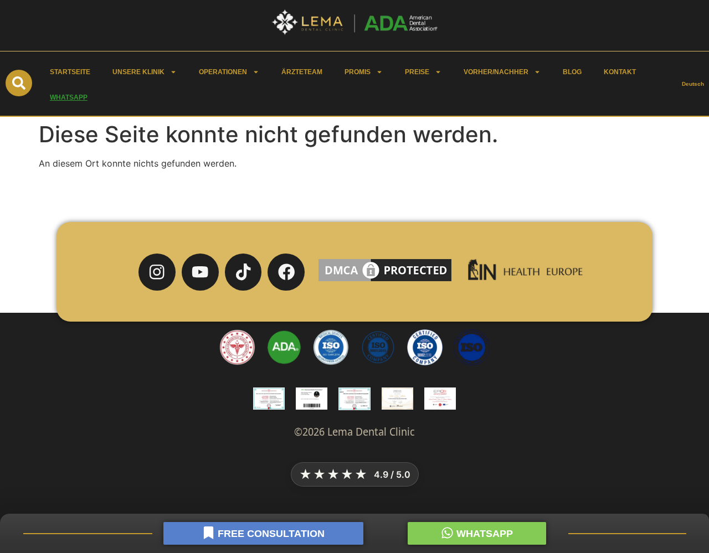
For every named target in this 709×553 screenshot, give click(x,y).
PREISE (417, 72)
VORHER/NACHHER (496, 72)
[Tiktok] (243, 272)
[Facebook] (286, 272)
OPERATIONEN (223, 72)
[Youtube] (200, 272)
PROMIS (358, 72)
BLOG (572, 72)
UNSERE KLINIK (138, 72)
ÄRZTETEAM (301, 72)
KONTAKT (620, 72)
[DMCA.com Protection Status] (385, 280)
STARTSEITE (70, 72)
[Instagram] (157, 272)
